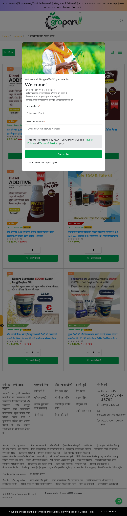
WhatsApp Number (34, 121)
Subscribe (63, 154)
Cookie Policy (87, 511)
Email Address (32, 106)
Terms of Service (48, 143)
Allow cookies (108, 511)
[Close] (100, 46)
